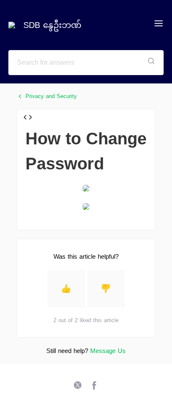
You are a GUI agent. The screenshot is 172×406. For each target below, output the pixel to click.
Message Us (108, 350)
